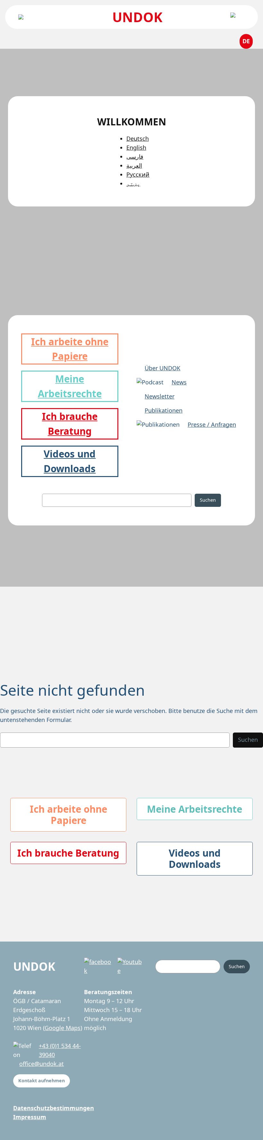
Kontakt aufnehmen (41, 1080)
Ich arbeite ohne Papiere (68, 814)
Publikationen (163, 410)
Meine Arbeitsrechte (194, 809)
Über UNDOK (162, 368)
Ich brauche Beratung (68, 852)
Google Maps (63, 1028)
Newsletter (159, 396)
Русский (137, 174)
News (179, 382)
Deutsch (137, 138)
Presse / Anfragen (212, 424)
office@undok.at (41, 1064)
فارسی (134, 156)
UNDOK (137, 17)
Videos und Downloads (195, 858)
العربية (134, 165)
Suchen (208, 500)
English (136, 147)
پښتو (133, 183)
